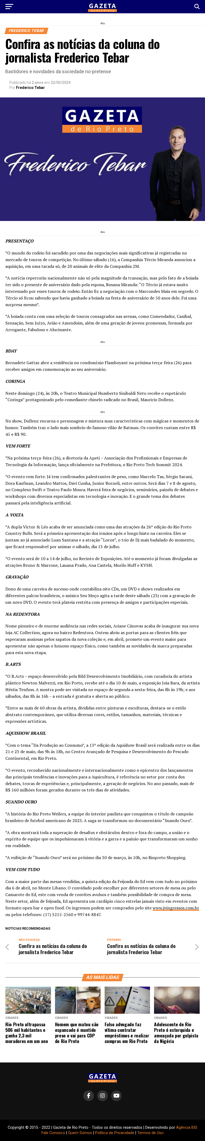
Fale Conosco (53, 1133)
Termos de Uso (150, 1133)
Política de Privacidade (114, 1133)
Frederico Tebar (30, 87)
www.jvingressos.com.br (176, 908)
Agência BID (186, 1127)
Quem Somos (80, 1133)
